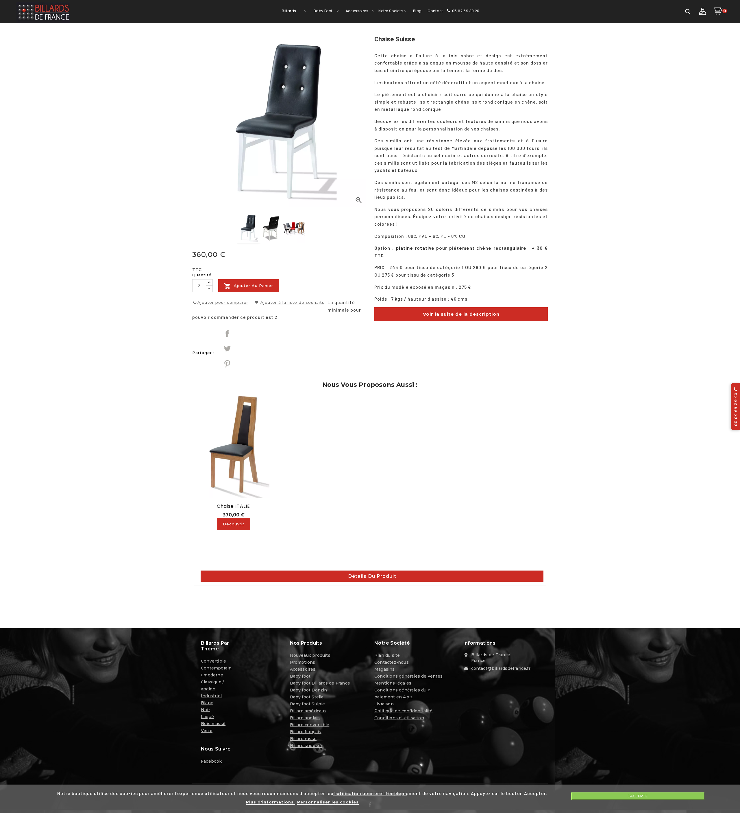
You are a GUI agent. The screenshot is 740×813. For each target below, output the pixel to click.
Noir (205, 709)
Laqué (207, 716)
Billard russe (303, 738)
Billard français (305, 731)
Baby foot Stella (307, 697)
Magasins (384, 669)
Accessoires (303, 669)
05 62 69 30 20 (735, 406)
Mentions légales (392, 683)
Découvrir (233, 524)
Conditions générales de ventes (408, 676)
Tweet (227, 348)
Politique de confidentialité (403, 710)
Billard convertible (310, 724)
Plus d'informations (270, 802)
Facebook (211, 761)
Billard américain (308, 710)
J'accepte (638, 796)
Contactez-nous (391, 662)
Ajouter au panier (248, 286)
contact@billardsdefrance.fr (500, 668)
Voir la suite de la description (461, 314)
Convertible (213, 661)
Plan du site (387, 655)
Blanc (207, 702)
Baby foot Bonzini (309, 690)
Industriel (211, 695)
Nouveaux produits (310, 655)
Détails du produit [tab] (372, 576)
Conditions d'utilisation (399, 717)
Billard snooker (306, 745)
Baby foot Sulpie (307, 704)
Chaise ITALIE (233, 506)
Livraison (384, 704)
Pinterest (227, 363)
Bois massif (213, 723)
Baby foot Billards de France (320, 683)
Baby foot (300, 676)
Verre (206, 730)
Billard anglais (305, 717)
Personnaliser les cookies (328, 802)
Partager (227, 333)
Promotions (302, 662)
